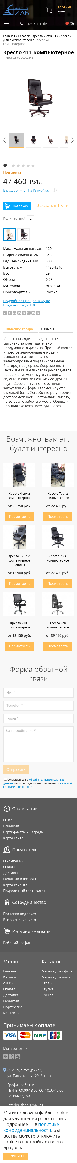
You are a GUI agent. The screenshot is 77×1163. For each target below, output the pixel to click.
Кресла (47, 995)
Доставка (11, 873)
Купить (19, 516)
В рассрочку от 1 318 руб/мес (26, 190)
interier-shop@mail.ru (25, 1105)
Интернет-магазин (31, 931)
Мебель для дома (56, 977)
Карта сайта (13, 838)
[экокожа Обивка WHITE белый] (9, 234)
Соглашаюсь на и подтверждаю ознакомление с (37, 783)
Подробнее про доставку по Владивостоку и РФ (26, 303)
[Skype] (33, 313)
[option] (38, 98)
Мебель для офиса (57, 971)
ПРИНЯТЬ (16, 1156)
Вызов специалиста (19, 919)
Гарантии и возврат (19, 879)
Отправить (15, 769)
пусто (65, 9)
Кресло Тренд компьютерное (58, 495)
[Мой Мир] (14, 313)
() (71, 23)
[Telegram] (38, 313)
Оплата (9, 867)
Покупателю (24, 849)
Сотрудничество (29, 902)
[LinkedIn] (19, 313)
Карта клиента (15, 885)
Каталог (9, 977)
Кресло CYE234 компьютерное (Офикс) (19, 560)
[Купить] (17, 206)
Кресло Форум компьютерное (19, 495)
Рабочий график (17, 942)
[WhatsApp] (29, 313)
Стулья (47, 989)
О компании (25, 808)
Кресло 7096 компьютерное (58, 558)
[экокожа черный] (23, 234)
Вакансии (11, 826)
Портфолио (12, 1007)
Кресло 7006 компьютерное (19, 625)
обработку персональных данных (33, 781)
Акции (8, 983)
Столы (47, 983)
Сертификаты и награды (23, 832)
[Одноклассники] (10, 313)
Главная (10, 971)
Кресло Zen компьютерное (58, 625)
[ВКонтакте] (5, 313)
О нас (7, 820)
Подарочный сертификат (24, 890)
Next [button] (72, 140)
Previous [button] (4, 140)
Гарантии (11, 1001)
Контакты (11, 1013)
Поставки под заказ (19, 913)
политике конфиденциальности (31, 1127)
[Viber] (24, 313)
